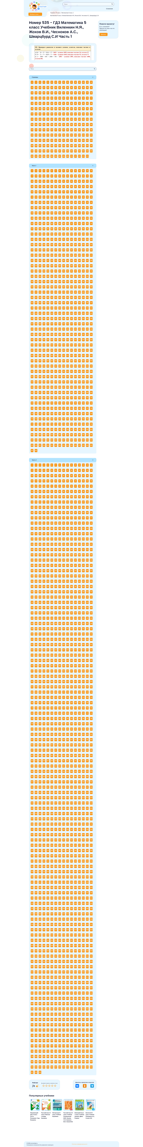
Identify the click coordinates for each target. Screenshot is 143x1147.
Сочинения (109, 9)
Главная (52, 13)
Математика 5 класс (67, 13)
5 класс (58, 13)
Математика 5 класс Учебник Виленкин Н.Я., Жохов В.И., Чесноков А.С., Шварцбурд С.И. (74, 15)
